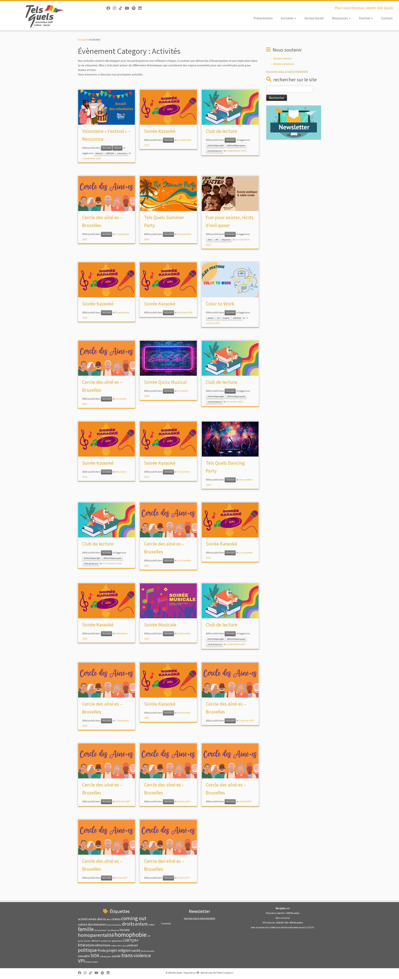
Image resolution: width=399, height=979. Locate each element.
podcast (132, 945)
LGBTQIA (110, 153)
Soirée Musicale (160, 624)
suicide (116, 956)
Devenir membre (282, 58)
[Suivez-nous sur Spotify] (135, 8)
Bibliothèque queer (236, 145)
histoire (125, 930)
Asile (209, 239)
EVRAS (151, 924)
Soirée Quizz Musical (165, 382)
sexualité (84, 956)
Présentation (263, 18)
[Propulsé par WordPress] (197, 971)
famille (86, 929)
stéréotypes (105, 956)
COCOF (310, 927)
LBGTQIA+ (95, 940)
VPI (81, 961)
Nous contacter (283, 917)
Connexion (166, 923)
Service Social (314, 18)
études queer (91, 961)
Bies (109, 919)
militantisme (102, 945)
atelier (210, 318)
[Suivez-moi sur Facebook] (109, 8)
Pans (119, 945)
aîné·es (101, 919)
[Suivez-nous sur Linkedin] (141, 8)
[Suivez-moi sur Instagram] (116, 8)
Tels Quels (177, 972)
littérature (86, 945)
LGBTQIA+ (131, 940)
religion (124, 950)
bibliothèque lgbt (215, 145)
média (114, 945)
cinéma (116, 919)
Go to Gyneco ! (100, 930)
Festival (365, 18)
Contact (387, 18)
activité (83, 919)
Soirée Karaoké (159, 131)
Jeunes (87, 940)
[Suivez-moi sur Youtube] (128, 8)
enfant (141, 924)
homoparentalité (96, 935)
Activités (287, 18)
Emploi (226, 318)
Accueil (82, 39)
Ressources (340, 18)
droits (128, 924)
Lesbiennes (106, 940)
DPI (216, 239)
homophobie (131, 934)
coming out (133, 918)
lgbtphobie (117, 940)
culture (82, 924)
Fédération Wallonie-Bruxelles (284, 927)
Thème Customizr (224, 972)
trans (127, 955)
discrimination (97, 924)
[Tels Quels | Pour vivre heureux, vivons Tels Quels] (46, 15)
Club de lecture (221, 131)
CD (218, 318)
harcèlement (113, 930)
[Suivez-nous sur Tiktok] (122, 8)
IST (148, 936)
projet (111, 950)
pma (125, 945)
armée (92, 919)
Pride (101, 950)
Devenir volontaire (283, 64)
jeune (80, 940)
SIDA (94, 955)
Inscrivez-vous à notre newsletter (287, 71)
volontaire (122, 153)
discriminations (114, 924)
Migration (226, 239)
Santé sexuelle (147, 951)
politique (87, 950)
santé (135, 950)
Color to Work (220, 303)
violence (142, 955)
